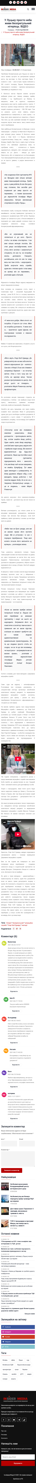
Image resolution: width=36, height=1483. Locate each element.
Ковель (5, 1374)
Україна (24, 1369)
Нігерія (8, 923)
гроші (16, 1369)
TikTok (6, 1347)
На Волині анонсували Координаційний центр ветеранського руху (19, 1186)
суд (28, 1360)
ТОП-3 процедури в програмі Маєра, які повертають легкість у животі (21, 1223)
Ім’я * (3, 1139)
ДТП (21, 1374)
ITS (22, 1479)
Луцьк (21, 1360)
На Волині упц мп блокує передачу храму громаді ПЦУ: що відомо (22, 1198)
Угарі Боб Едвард (14, 925)
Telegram (8, 1342)
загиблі (14, 1374)
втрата (13, 1379)
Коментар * (5, 1150)
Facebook (8, 1327)
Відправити (18, 1463)
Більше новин (30, 1314)
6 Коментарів (26, 70)
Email (21, 1139)
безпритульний (18, 923)
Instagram (8, 1332)
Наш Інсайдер (6, 70)
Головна (11, 30)
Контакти (4, 1438)
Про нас (4, 1431)
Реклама (4, 1434)
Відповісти (14, 991)
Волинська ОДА (8, 1365)
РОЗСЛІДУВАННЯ (22, 30)
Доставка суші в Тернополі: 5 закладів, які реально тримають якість (22, 1211)
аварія (29, 1374)
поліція (5, 1379)
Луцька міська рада (23, 1365)
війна (13, 1360)
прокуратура (7, 1369)
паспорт (24, 925)
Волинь (5, 1360)
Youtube (7, 1337)
